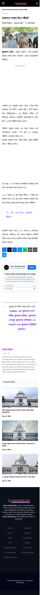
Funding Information (10, 557)
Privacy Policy (27, 538)
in (14, 249)
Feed (10, 543)
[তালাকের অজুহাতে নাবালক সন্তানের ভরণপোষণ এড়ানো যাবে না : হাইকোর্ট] (20, 430)
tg (4, 255)
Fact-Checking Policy (27, 552)
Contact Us (27, 528)
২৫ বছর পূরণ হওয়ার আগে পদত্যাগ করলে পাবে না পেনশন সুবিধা (18, 477)
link (30, 249)
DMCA (10, 538)
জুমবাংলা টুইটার (20, 315)
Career (10, 533)
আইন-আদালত (10, 10)
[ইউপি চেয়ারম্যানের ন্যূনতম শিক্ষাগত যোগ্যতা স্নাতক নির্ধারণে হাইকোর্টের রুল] (20, 397)
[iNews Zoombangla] (20, 3)
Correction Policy (10, 552)
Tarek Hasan (7, 23)
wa (25, 249)
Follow (31, 267)
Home (4, 10)
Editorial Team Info (10, 548)
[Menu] (3, 3)
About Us (10, 528)
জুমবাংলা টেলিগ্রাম (23, 320)
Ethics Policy (27, 548)
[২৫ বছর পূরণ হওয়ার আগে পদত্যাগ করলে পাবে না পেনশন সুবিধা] (20, 464)
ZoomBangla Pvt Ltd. (18, 580)
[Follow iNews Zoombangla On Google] (20, 287)
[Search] (37, 3)
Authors (27, 543)
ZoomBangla (20, 582)
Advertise (27, 533)
